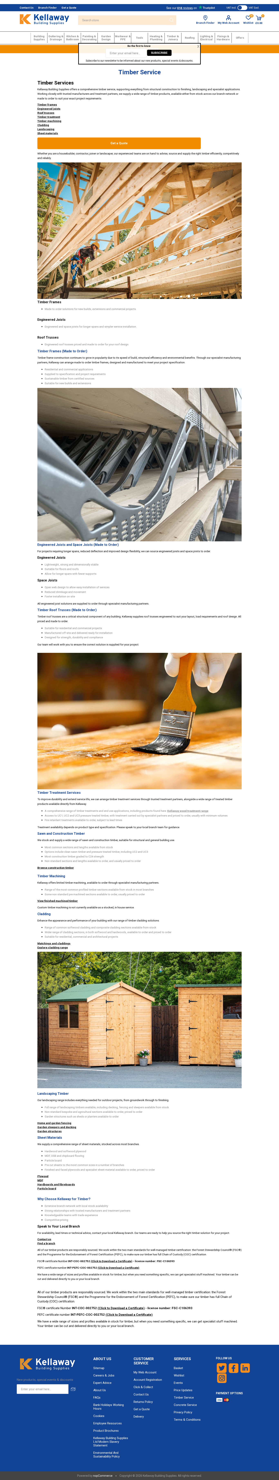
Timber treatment (48, 116)
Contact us (44, 1239)
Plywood (42, 1176)
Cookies (98, 1416)
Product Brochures (106, 1431)
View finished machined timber (57, 900)
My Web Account (228, 22)
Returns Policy (143, 1402)
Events (178, 1383)
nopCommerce (103, 1475)
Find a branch (46, 1243)
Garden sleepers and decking (56, 1127)
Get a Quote (119, 143)
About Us (99, 1390)
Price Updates (183, 1390)
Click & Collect (143, 1387)
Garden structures (49, 1131)
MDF (40, 1180)
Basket (178, 1368)
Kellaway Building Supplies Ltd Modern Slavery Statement (110, 1441)
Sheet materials (47, 133)
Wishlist (179, 1375)
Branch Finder (205, 22)
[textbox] (122, 20)
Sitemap (98, 1368)
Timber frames (47, 104)
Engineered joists (48, 108)
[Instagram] (222, 1378)
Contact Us (141, 1394)
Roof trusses (45, 112)
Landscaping (45, 129)
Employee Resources (107, 1423)
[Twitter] (222, 1368)
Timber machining (49, 121)
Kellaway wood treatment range (187, 810)
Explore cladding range (52, 947)
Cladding (43, 125)
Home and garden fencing (54, 1123)
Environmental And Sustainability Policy (106, 1454)
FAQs (96, 1397)
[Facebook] (233, 1368)
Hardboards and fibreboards (56, 1184)
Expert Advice (102, 1383)
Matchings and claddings (53, 943)
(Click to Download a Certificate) (111, 1261)
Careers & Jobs (103, 1375)
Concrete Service (185, 1405)
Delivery (139, 1416)
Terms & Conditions (187, 1419)
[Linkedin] (245, 1368)
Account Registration (148, 1380)
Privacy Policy (183, 1412)
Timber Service (184, 1397)
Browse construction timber (55, 867)
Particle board (46, 1188)
